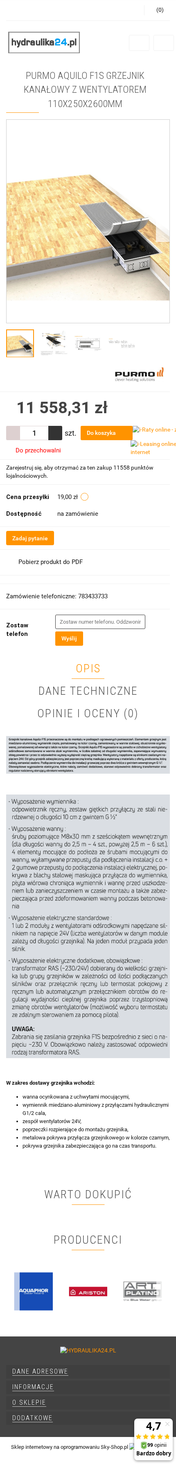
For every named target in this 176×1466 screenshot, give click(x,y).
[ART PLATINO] (142, 1291)
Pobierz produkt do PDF (50, 562)
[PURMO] (139, 374)
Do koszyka (102, 433)
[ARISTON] (88, 1291)
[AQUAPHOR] (33, 1291)
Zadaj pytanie (30, 538)
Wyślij (69, 638)
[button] (88, 1372)
